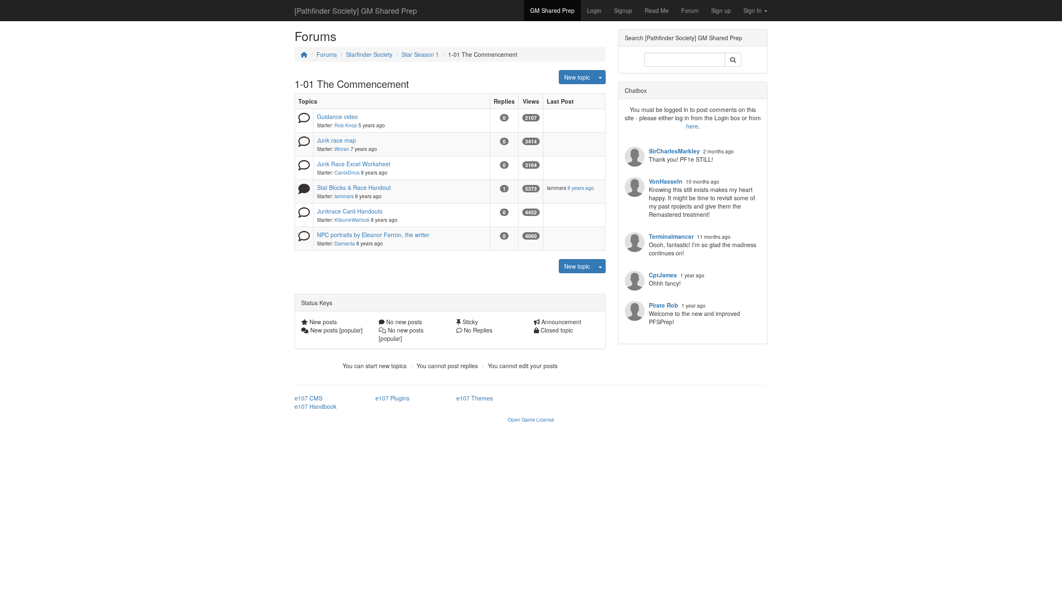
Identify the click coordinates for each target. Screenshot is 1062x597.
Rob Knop (345, 125)
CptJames (663, 275)
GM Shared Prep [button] (552, 10)
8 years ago (581, 187)
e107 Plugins (392, 398)
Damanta (344, 243)
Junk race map (336, 140)
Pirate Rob (663, 305)
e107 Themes (474, 398)
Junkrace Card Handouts (349, 211)
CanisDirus (347, 172)
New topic (577, 77)
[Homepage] (304, 54)
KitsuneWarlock (352, 219)
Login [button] (594, 10)
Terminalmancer (671, 236)
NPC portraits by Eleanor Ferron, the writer (373, 235)
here (692, 126)
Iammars (344, 195)
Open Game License (531, 419)
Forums (327, 54)
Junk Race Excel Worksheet (353, 164)
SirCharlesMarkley (674, 151)
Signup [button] (623, 10)
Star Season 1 (420, 54)
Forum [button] (690, 10)
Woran (341, 148)
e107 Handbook (315, 406)
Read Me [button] (657, 10)
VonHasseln (665, 181)
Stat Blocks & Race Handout (354, 187)
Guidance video (337, 116)
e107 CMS (308, 398)
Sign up (721, 10)
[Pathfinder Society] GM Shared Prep (356, 10)
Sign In (753, 10)
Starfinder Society (369, 54)
